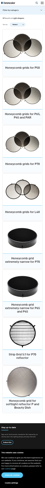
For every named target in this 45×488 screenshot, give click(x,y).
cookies (7, 469)
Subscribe (7, 442)
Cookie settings (11, 483)
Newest (15, 24)
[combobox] (22, 3)
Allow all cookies (12, 475)
